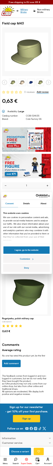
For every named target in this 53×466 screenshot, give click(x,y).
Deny (26, 268)
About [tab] (43, 203)
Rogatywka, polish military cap (18, 318)
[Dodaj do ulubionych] (39, 451)
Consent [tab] (9, 203)
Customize (25, 259)
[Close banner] (49, 196)
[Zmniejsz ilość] (4, 185)
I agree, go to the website (26, 250)
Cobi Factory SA (33, 119)
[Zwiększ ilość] (48, 185)
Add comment (11, 363)
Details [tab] (26, 203)
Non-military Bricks (43, 10)
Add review (43, 92)
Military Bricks (24, 10)
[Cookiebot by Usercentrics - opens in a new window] (36, 196)
